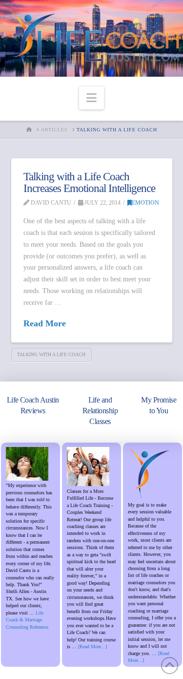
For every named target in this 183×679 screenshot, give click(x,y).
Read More (44, 323)
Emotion (145, 202)
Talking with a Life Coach (51, 354)
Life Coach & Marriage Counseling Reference (27, 620)
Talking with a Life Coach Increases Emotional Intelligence (89, 182)
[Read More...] (92, 646)
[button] (91, 97)
